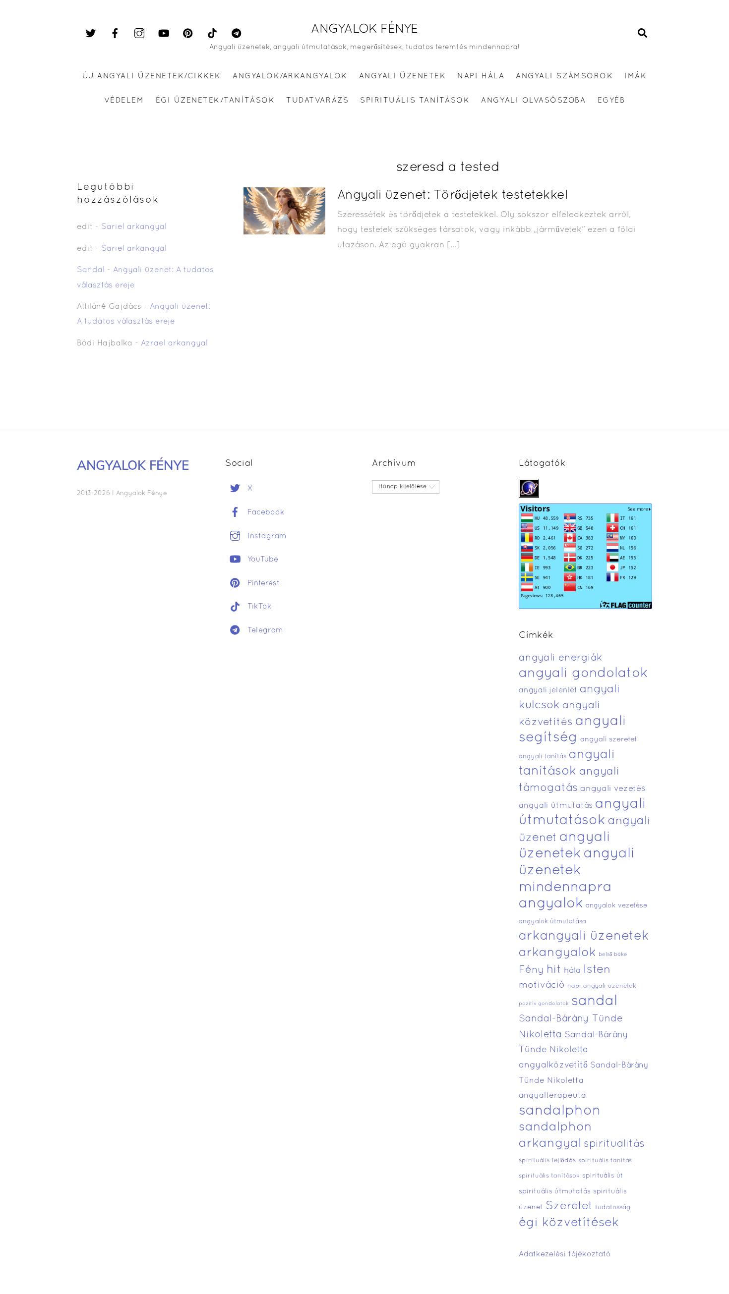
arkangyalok (557, 952)
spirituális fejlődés (547, 1161)
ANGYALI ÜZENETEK (402, 76)
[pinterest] (188, 33)
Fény (531, 970)
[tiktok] (212, 33)
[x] (91, 33)
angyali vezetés (612, 788)
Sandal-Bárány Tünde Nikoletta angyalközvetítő (573, 1050)
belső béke (613, 954)
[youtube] (164, 33)
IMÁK (635, 76)
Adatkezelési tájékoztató (565, 1254)
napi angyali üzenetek (601, 986)
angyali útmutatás (556, 805)
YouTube (261, 559)
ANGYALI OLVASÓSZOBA (533, 100)
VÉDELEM (124, 100)
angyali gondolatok (583, 674)
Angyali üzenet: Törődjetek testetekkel (452, 195)
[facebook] (115, 33)
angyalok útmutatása (552, 922)
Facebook (265, 512)
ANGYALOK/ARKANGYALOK (290, 76)
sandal (594, 1001)
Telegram (264, 630)
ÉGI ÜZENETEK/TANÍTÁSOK (215, 100)
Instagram (266, 536)
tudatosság (613, 1208)
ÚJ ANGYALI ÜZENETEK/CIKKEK (152, 76)
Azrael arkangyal (174, 343)
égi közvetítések (569, 1223)
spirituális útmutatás (555, 1191)
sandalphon (560, 1111)
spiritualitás (614, 1144)
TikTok (258, 606)
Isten (596, 969)
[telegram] (236, 33)
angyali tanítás (542, 757)
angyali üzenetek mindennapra (577, 870)
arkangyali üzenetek (584, 936)
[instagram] (139, 33)
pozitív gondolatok (544, 1004)
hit (554, 970)
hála (572, 970)
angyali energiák (560, 658)
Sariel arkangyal (134, 227)
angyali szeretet (608, 739)
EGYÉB (611, 100)
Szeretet (569, 1206)
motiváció (542, 985)
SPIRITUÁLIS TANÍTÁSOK (415, 100)
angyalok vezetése (616, 905)
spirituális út (602, 1176)
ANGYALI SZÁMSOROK (564, 76)
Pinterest (262, 583)
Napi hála (480, 76)
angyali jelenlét (548, 690)
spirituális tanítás (605, 1161)
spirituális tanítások (549, 1176)
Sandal (91, 270)
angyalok (551, 903)
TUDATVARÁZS (317, 100)
